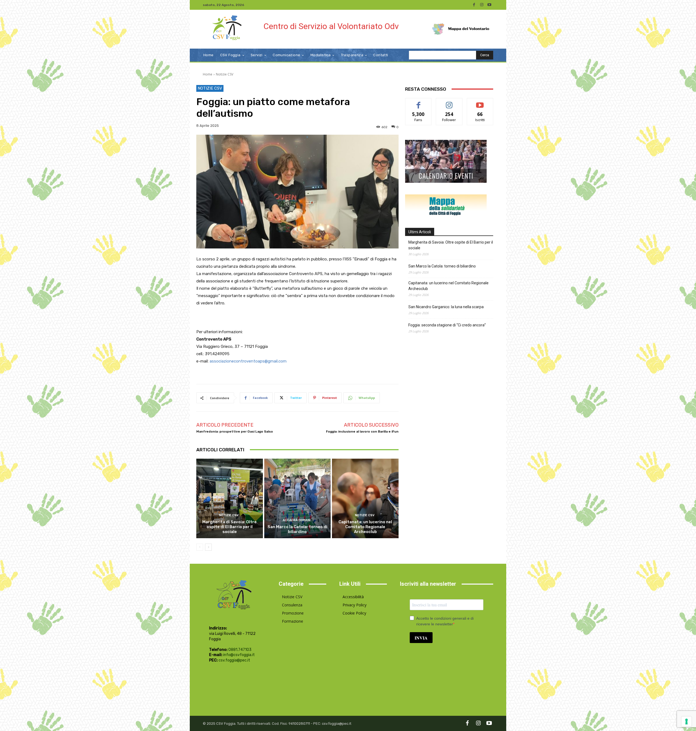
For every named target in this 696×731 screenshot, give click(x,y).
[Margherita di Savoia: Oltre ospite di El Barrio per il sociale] (229, 498)
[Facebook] (474, 5)
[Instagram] (482, 5)
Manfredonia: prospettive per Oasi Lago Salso (234, 431)
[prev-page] (199, 547)
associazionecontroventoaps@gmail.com (248, 361)
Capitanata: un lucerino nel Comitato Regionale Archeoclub (365, 526)
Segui (449, 102)
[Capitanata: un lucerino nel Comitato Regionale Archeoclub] (365, 498)
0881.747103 (239, 649)
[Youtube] (489, 5)
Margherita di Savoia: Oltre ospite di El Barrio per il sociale (229, 526)
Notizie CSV (224, 74)
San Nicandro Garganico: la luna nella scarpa (446, 307)
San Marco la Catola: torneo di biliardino (297, 529)
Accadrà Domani (296, 520)
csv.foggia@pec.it (234, 660)
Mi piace (418, 102)
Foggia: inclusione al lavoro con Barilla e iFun (362, 431)
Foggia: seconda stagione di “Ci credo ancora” (447, 325)
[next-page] (208, 547)
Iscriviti (480, 102)
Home (207, 74)
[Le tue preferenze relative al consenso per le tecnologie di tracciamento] (686, 721)
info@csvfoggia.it (239, 655)
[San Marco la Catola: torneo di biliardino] (297, 498)
